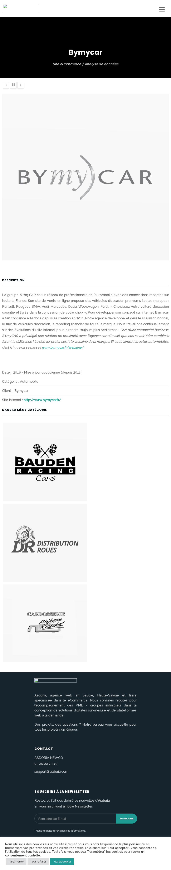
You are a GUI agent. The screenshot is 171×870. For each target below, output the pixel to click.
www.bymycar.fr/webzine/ (63, 347)
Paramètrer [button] (16, 861)
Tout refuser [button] (38, 861)
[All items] (13, 85)
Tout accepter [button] (61, 861)
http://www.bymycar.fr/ (42, 400)
